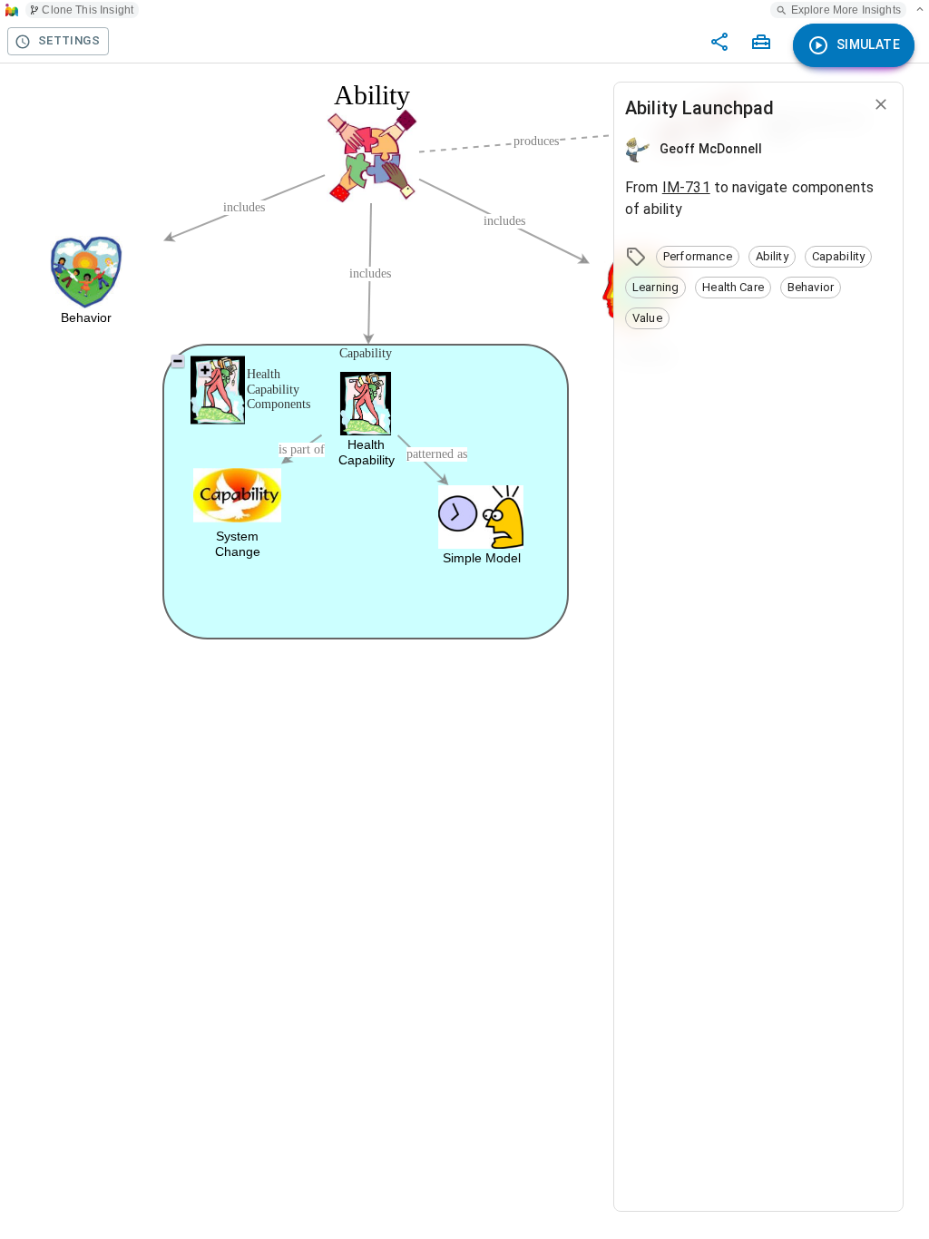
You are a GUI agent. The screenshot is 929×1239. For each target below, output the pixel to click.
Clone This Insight (87, 10)
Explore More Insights (846, 10)
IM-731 (686, 187)
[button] (697, 257)
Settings (69, 40)
